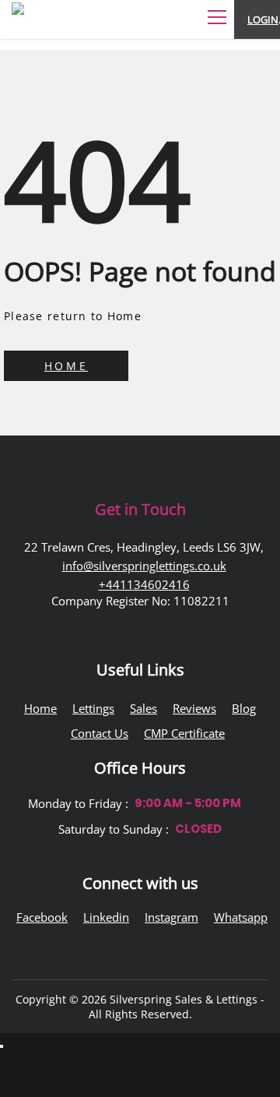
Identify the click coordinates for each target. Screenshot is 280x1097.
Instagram (171, 917)
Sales (143, 708)
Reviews (194, 708)
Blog (244, 708)
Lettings (93, 708)
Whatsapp (241, 917)
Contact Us (99, 733)
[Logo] (58, 28)
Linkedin (106, 917)
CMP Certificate (184, 733)
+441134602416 (144, 584)
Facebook (42, 917)
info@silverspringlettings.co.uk (144, 565)
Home (40, 708)
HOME (66, 365)
